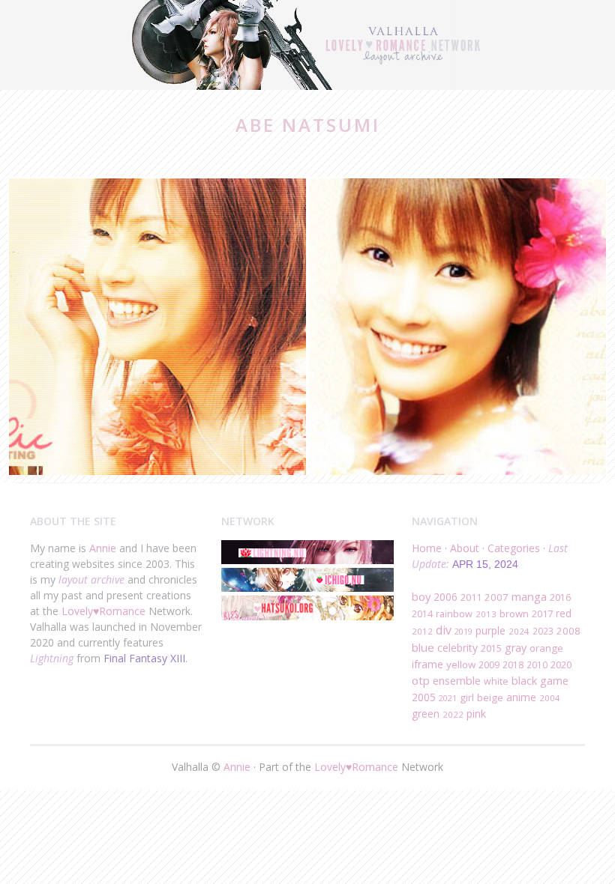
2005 (424, 697)
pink (476, 713)
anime (521, 697)
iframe (427, 664)
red (564, 613)
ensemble (457, 680)
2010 (537, 664)
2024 (519, 631)
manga (529, 596)
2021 (448, 697)
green (426, 713)
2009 (489, 665)
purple (491, 630)
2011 (471, 597)
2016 (560, 597)
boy (421, 596)
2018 (513, 665)
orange (546, 648)
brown (514, 613)
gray (515, 648)
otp (421, 680)
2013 (486, 614)
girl (467, 697)
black (524, 680)
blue (423, 647)
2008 (568, 631)
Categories (514, 548)
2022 (453, 714)
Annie (102, 548)
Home (427, 548)
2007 (496, 597)
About (464, 548)
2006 (446, 597)
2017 (542, 613)
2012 (422, 631)
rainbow (454, 613)
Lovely (77, 611)
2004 (549, 697)
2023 (543, 631)
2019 (463, 631)
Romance (122, 611)
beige (490, 697)
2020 (561, 664)
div (444, 630)
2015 (491, 648)
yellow (461, 664)
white (496, 681)
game (554, 680)
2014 (422, 614)
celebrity (457, 648)
